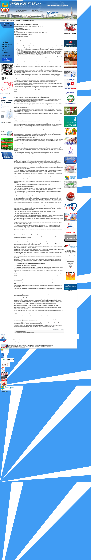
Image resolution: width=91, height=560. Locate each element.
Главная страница (9, 339)
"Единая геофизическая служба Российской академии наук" (70, 255)
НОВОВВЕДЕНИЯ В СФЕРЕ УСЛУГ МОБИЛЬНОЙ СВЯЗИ (22, 20)
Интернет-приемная (20, 11)
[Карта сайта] (74, 20)
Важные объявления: (5, 20)
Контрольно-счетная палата (37, 11)
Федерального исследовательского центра (70, 254)
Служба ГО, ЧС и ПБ (36, 14)
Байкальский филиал (70, 250)
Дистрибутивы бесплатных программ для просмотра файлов (24, 332)
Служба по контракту (70, 49)
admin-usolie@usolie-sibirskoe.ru (23, 29)
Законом (27, 149)
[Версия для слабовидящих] (75, 20)
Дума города (34, 12)
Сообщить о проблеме (7, 59)
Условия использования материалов (20, 331)
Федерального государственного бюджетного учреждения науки (70, 252)
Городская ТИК (35, 10)
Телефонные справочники (21, 10)
